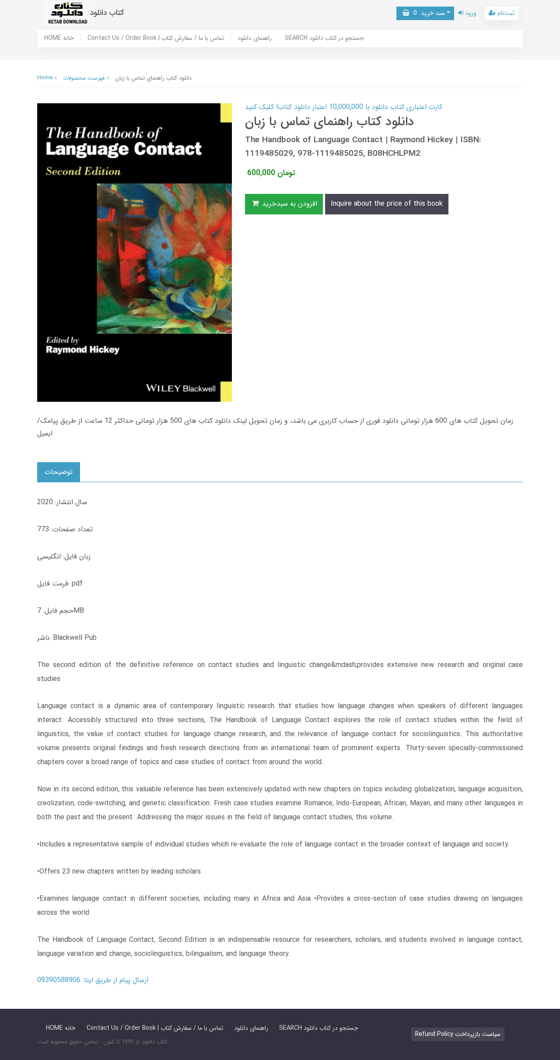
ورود (469, 13)
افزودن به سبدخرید (288, 203)
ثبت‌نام (505, 13)
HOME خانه (59, 38)
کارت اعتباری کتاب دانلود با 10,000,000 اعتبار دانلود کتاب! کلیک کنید (343, 107)
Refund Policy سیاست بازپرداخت (457, 1034)
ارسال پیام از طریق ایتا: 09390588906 (92, 980)
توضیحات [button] (59, 472)
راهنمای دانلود (255, 38)
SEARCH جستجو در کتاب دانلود (324, 38)
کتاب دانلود (107, 13)
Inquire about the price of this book (387, 203)
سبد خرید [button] (427, 13)
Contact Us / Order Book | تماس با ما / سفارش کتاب (156, 38)
